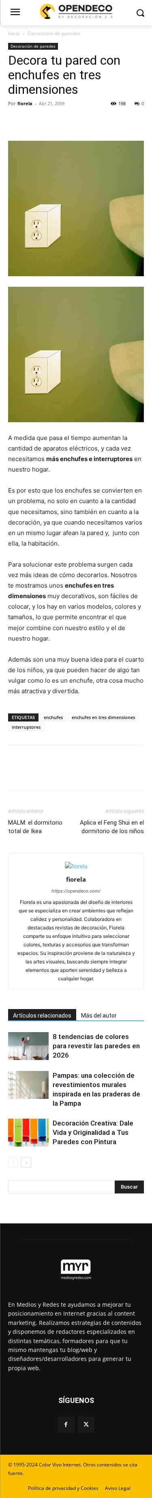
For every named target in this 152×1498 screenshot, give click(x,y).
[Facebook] (16, 122)
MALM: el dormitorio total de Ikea (35, 827)
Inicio (14, 33)
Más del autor (99, 1015)
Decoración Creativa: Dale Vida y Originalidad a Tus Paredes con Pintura (93, 1132)
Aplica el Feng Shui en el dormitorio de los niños (112, 827)
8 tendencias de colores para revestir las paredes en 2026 (96, 1046)
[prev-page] (13, 1162)
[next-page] (26, 1162)
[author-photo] (76, 866)
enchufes (53, 717)
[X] (35, 122)
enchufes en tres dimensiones (103, 717)
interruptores (26, 727)
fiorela (24, 103)
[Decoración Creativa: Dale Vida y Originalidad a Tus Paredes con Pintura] (28, 1133)
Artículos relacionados (42, 1015)
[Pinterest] (53, 122)
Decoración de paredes (54, 33)
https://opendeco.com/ (76, 891)
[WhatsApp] (72, 122)
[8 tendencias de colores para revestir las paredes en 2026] (28, 1046)
